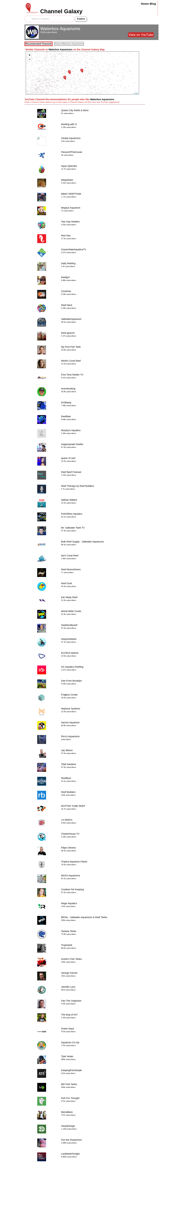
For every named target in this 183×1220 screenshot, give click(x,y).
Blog (153, 3)
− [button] (29, 59)
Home (145, 3)
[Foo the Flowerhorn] (64, 78)
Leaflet (136, 93)
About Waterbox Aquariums (69, 44)
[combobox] (49, 19)
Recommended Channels (38, 44)
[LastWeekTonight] (69, 72)
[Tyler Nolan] (81, 70)
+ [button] (29, 55)
